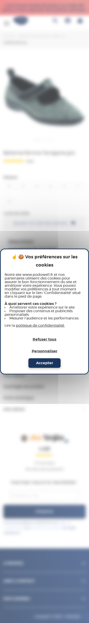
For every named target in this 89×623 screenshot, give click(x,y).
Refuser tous (44, 339)
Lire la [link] (35, 325)
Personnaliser (45, 351)
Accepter (44, 363)
